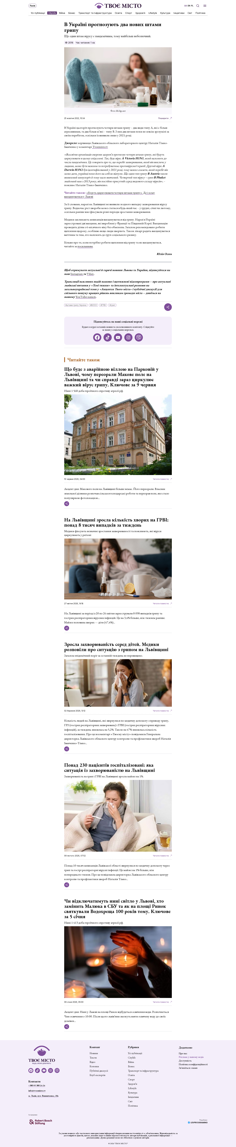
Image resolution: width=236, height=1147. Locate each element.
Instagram (76, 274)
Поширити (163, 118)
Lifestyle (152, 13)
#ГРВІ (103, 305)
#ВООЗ (93, 305)
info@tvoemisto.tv (37, 1090)
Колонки (94, 1066)
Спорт (128, 13)
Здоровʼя (140, 13)
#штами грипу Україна (75, 305)
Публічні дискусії (99, 1070)
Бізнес (71, 13)
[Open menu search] (197, 5)
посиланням (85, 246)
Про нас (183, 1053)
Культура (165, 13)
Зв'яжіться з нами (188, 1067)
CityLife (52, 13)
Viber (90, 274)
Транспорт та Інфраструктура (95, 13)
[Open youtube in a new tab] (118, 337)
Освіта (118, 13)
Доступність (185, 1060)
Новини (94, 1053)
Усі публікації (38, 13)
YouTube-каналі (86, 297)
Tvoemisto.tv (100, 147)
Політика (200, 13)
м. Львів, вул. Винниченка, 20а (43, 1095)
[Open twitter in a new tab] (139, 337)
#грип (112, 305)
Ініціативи (178, 13)
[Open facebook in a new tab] (97, 337)
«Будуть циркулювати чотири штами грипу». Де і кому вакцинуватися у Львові (109, 194)
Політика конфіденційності (193, 1064)
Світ (190, 13)
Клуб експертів (97, 1075)
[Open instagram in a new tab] (128, 337)
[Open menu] (205, 5)
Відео (92, 1062)
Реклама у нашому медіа (191, 1056)
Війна (62, 13)
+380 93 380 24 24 (36, 1085)
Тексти (93, 1057)
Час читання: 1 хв (85, 42)
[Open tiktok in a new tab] (108, 337)
